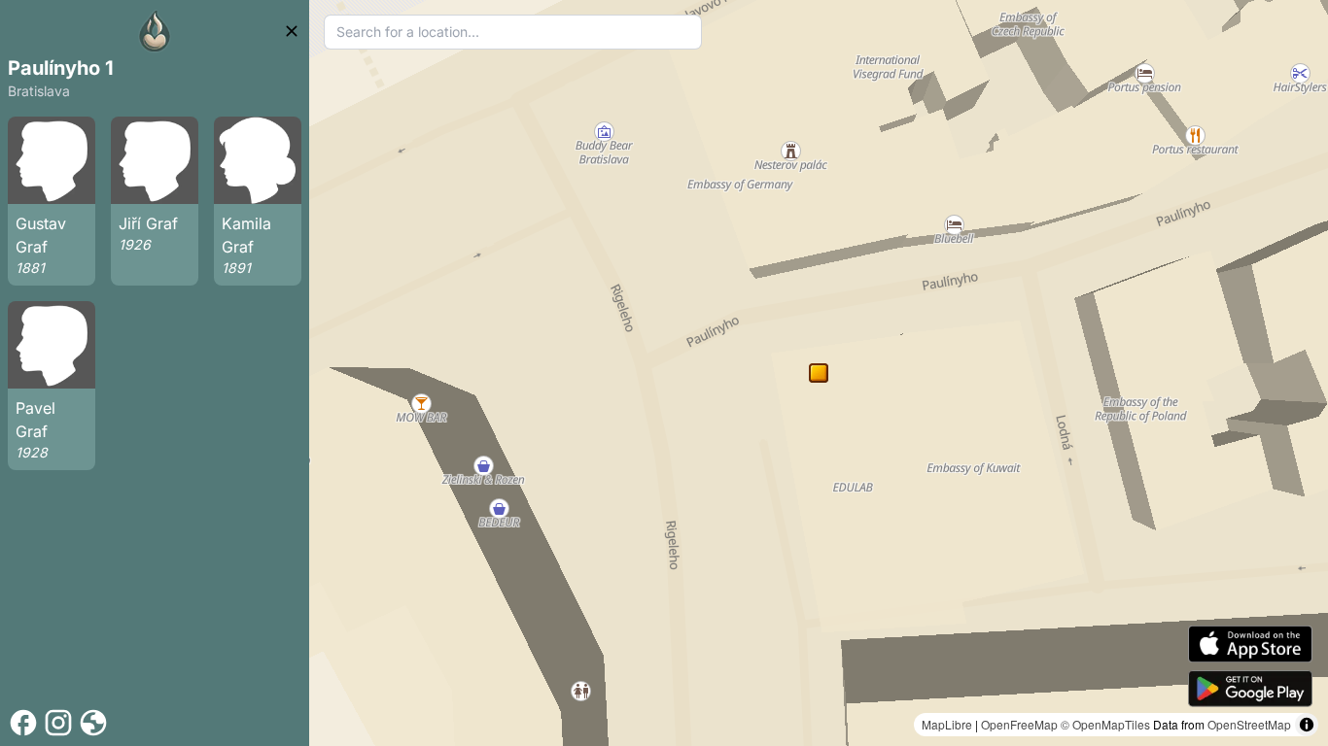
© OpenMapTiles (1105, 724)
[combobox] (513, 32)
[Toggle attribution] (1306, 724)
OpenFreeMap (1019, 724)
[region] (818, 373)
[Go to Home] (154, 31)
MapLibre (947, 724)
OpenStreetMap (1249, 724)
